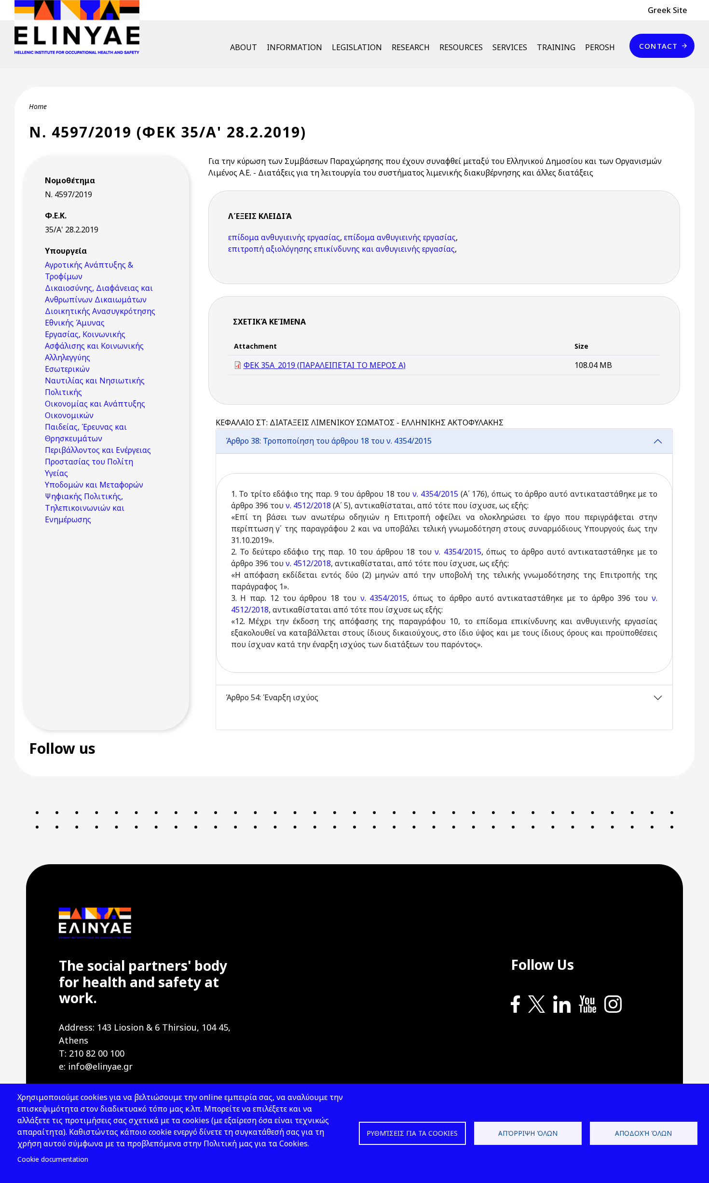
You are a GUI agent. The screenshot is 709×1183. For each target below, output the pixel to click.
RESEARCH (411, 47)
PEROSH (600, 47)
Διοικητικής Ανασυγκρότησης (100, 311)
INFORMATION (294, 47)
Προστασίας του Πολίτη (89, 461)
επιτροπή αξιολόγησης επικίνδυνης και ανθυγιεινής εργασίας (341, 249)
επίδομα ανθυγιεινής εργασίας (284, 237)
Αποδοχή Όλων (643, 1133)
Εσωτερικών (67, 369)
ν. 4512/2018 (308, 505)
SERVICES (509, 47)
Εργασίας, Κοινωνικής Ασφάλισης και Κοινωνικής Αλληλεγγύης (94, 346)
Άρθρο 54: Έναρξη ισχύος (272, 697)
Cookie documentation (52, 1159)
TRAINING (556, 47)
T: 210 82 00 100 (91, 1053)
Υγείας (56, 473)
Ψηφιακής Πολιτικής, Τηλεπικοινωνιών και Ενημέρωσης (84, 508)
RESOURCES (461, 47)
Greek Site (667, 10)
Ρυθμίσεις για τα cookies (412, 1133)
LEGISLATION (357, 47)
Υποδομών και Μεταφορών (94, 484)
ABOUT (243, 47)
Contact (658, 46)
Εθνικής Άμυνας (75, 322)
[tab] (444, 556)
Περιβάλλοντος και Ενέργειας (98, 450)
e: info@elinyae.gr (96, 1066)
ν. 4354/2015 (435, 494)
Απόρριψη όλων (528, 1133)
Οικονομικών (69, 415)
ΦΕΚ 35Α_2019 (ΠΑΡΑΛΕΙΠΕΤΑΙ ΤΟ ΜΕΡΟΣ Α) (325, 365)
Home (38, 106)
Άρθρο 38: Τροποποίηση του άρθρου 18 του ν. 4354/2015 (329, 440)
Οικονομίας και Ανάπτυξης (95, 403)
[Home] (80, 27)
